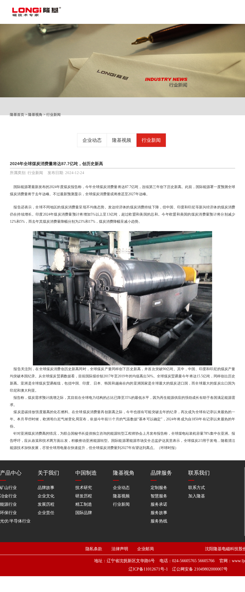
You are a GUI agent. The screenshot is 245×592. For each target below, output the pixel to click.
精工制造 (83, 504)
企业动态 (92, 140)
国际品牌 (83, 512)
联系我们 (199, 473)
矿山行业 (8, 487)
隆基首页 (17, 115)
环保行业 (8, 512)
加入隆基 (196, 496)
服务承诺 (159, 504)
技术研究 (83, 487)
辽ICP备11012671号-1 (148, 569)
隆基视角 (35, 115)
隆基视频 (121, 140)
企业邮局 (145, 549)
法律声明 (123, 549)
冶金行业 (8, 496)
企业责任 (46, 512)
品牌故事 (46, 487)
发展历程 (46, 504)
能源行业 (8, 504)
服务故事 (159, 512)
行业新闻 (53, 115)
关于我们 (48, 473)
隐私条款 (93, 549)
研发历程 (83, 496)
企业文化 (46, 496)
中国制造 (86, 473)
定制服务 (159, 487)
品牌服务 (161, 473)
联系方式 (196, 487)
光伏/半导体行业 (15, 521)
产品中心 (11, 473)
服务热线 (159, 521)
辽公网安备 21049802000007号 (200, 569)
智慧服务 (159, 496)
